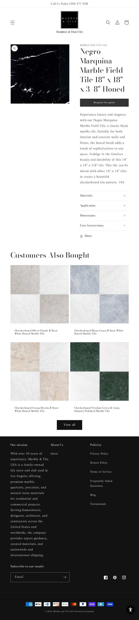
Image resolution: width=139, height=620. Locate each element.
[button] (12, 22)
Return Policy (99, 462)
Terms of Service (101, 471)
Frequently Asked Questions (101, 484)
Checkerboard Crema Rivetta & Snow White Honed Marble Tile (37, 409)
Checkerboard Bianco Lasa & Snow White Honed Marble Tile (98, 332)
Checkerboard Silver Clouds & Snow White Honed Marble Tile (36, 332)
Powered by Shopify (84, 611)
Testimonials (98, 504)
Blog (93, 495)
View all (69, 425)
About (54, 453)
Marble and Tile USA (63, 611)
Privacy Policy (99, 453)
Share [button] (88, 236)
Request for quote (104, 102)
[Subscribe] (64, 577)
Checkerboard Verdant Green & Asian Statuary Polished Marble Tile (97, 409)
